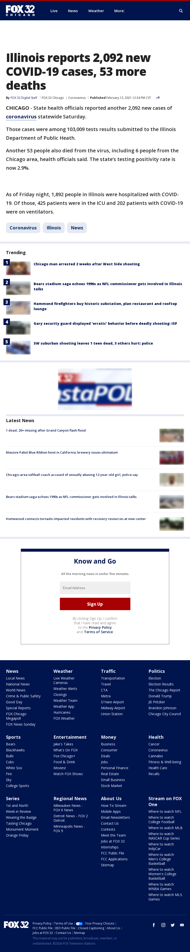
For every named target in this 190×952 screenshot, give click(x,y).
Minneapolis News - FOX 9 (69, 828)
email (182, 925)
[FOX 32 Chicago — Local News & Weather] (22, 11)
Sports (13, 737)
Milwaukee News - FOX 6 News (68, 807)
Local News (15, 678)
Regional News (70, 798)
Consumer (109, 750)
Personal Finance (114, 767)
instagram (163, 925)
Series (12, 798)
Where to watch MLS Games (165, 896)
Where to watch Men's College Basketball (161, 859)
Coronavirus (77, 98)
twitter (173, 925)
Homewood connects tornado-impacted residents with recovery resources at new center (76, 519)
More (119, 10)
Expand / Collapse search (181, 11)
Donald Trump (160, 696)
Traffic (108, 671)
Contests (108, 829)
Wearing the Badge (21, 817)
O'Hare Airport (112, 702)
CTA (104, 690)
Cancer (154, 744)
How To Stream (113, 805)
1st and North (17, 805)
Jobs (104, 762)
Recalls (154, 773)
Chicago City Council (164, 713)
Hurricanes (62, 712)
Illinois (54, 228)
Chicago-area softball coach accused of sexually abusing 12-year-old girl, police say (72, 474)
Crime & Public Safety (23, 696)
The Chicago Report (164, 690)
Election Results (161, 684)
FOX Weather (64, 718)
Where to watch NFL (165, 811)
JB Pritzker (156, 702)
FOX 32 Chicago (53, 98)
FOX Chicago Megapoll (16, 716)
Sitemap (107, 865)
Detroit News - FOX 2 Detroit (70, 818)
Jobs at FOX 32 (113, 841)
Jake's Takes (63, 744)
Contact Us (110, 823)
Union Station (112, 713)
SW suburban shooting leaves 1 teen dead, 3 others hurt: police (93, 343)
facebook (154, 925)
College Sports (17, 785)
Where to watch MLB (165, 827)
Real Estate (110, 773)
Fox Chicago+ (64, 756)
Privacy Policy (100, 627)
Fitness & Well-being (164, 762)
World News (15, 690)
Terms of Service (98, 631)
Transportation (113, 678)
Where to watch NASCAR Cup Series (164, 836)
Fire (9, 773)
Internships (110, 847)
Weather (63, 671)
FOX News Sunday (20, 724)
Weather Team (65, 700)
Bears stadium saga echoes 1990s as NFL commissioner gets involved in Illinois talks (71, 496)
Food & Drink (64, 762)
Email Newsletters (115, 817)
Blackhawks (15, 750)
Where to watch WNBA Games (161, 886)
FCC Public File (112, 853)
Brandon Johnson (162, 708)
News (77, 228)
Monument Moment (22, 829)
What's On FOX (65, 750)
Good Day (14, 702)
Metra (106, 696)
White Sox (14, 767)
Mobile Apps (111, 811)
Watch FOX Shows (68, 773)
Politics (156, 671)
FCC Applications (114, 859)
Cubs (10, 762)
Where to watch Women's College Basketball (162, 874)
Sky (8, 779)
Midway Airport (113, 708)
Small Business (113, 779)
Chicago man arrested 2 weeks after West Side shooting (87, 264)
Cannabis (155, 756)
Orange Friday (17, 835)
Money (108, 737)
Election (154, 678)
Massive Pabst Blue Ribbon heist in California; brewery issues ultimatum (62, 452)
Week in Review (18, 811)
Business (108, 744)
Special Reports (18, 708)
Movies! (59, 767)
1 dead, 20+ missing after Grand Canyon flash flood (46, 430)
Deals (105, 756)
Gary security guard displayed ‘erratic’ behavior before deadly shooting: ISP (105, 323)
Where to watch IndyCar (161, 846)
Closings (60, 694)
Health (156, 737)
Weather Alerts (65, 688)
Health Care (157, 767)
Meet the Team (113, 835)
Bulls (10, 756)
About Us (111, 798)
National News (18, 684)
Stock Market (111, 785)
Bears (10, 744)
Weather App (63, 706)
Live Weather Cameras (63, 680)
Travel (106, 684)
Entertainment (70, 737)
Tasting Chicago (19, 823)
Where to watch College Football (161, 819)
